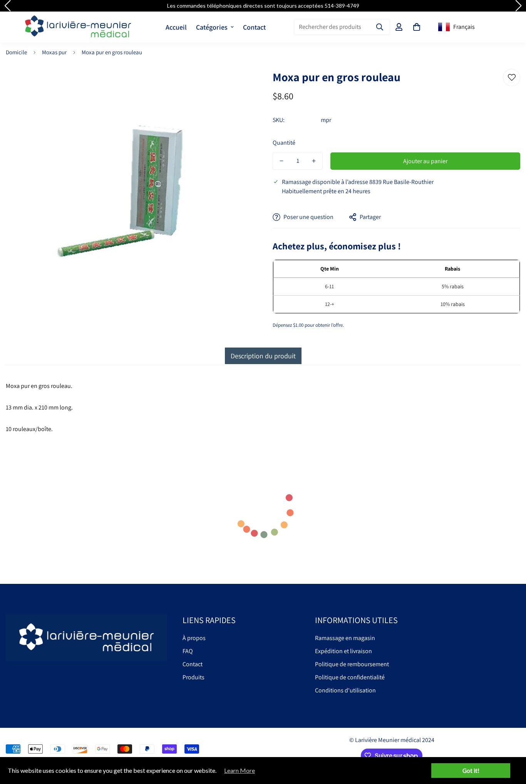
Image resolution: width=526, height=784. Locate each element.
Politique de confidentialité (350, 677)
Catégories (212, 27)
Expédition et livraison (343, 651)
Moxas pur (54, 52)
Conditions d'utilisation (345, 690)
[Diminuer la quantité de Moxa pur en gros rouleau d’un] (281, 160)
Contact (254, 27)
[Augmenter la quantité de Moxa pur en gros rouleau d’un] (313, 160)
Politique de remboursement (352, 664)
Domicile (16, 52)
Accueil (176, 27)
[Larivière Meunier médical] (78, 27)
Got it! (470, 770)
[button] (416, 27)
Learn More (239, 770)
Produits (193, 677)
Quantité (284, 143)
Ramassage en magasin (345, 638)
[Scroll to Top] (511, 742)
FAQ (188, 651)
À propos (194, 638)
